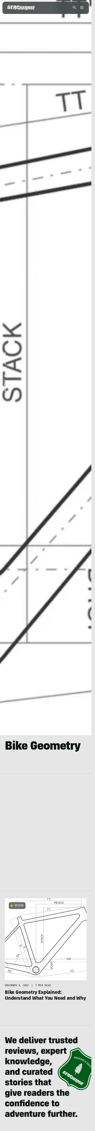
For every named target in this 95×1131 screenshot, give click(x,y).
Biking (19, 905)
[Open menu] (81, 7)
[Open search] (74, 7)
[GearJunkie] (21, 7)
